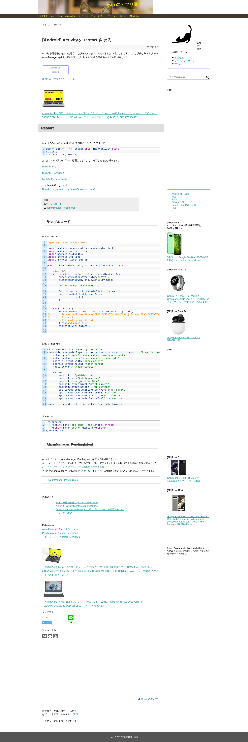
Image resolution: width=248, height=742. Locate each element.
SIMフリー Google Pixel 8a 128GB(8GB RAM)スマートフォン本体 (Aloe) (187, 259)
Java (52, 16)
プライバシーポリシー (117, 16)
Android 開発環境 (180, 194)
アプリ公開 (84, 16)
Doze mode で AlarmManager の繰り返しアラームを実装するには (90, 509)
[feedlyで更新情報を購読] (50, 636)
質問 (75, 714)
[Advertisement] (101, 670)
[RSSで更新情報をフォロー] (55, 636)
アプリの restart (64, 513)
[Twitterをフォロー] (44, 636)
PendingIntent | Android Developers (60, 533)
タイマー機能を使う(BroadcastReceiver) (77, 502)
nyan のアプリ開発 (124, 4)
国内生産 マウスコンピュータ (58, 79)
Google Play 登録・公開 (184, 205)
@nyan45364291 (149, 699)
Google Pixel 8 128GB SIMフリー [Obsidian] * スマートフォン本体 (184, 479)
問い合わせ (135, 16)
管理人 (101, 16)
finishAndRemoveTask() (54, 179)
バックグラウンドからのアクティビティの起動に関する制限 (73, 467)
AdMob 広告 (178, 202)
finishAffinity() (49, 166)
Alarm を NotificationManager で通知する (77, 506)
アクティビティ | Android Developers (61, 537)
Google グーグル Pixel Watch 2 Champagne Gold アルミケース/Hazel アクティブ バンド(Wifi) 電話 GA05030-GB (188, 299)
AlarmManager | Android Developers (60, 529)
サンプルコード (54, 204)
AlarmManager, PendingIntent (61, 208)
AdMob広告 (70, 16)
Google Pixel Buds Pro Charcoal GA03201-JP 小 (183, 339)
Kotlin (59, 16)
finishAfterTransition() (53, 173)
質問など (179, 57)
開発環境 (43, 16)
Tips (93, 16)
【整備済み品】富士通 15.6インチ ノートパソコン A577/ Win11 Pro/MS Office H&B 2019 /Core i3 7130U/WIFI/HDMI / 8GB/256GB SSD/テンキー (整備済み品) (92, 604)
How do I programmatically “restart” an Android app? (68, 189)
